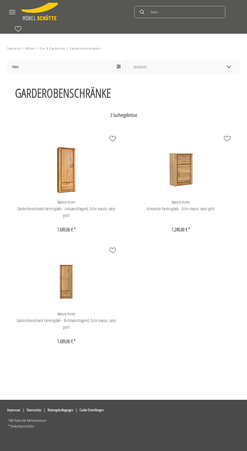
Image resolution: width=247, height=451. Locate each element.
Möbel (30, 48)
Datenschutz (34, 409)
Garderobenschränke (85, 48)
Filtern (15, 66)
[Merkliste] (18, 29)
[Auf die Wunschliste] (112, 138)
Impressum (13, 409)
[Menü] (12, 12)
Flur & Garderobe (52, 48)
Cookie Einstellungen (92, 409)
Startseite (14, 48)
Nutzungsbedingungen (60, 409)
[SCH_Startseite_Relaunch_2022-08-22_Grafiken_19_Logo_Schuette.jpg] (40, 12)
